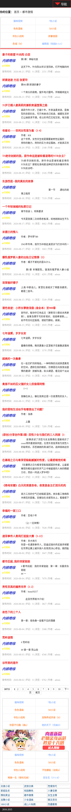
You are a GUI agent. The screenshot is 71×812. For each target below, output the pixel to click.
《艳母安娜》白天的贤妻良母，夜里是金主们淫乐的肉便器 (34, 486)
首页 (16, 12)
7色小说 (53, 21)
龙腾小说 (5, 800)
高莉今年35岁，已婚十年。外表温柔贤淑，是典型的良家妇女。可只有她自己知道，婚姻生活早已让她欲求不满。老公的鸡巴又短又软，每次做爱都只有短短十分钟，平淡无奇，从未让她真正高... (45, 118)
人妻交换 (52, 790)
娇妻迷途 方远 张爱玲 (15, 79)
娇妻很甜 (52, 36)
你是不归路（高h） (19, 725)
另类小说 (5, 786)
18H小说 (5, 804)
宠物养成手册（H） (52, 717)
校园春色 (28, 790)
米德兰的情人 (10, 232)
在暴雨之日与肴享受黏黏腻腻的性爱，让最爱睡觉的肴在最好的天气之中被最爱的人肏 (34, 461)
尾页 (37, 692)
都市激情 (27, 12)
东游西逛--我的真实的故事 (17, 181)
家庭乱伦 (5, 790)
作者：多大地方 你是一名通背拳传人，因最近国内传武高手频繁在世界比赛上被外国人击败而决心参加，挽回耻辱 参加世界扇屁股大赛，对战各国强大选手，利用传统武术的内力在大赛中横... (45, 548)
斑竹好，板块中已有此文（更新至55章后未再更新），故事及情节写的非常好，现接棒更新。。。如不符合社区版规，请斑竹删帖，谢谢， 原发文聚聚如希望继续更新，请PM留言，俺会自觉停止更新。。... (45, 320)
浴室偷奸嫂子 (10, 282)
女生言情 (52, 795)
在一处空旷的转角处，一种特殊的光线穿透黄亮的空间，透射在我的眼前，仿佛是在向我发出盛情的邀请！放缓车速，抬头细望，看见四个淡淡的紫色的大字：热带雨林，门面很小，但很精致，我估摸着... (45, 371)
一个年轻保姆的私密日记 (16, 206)
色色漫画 (18, 28)
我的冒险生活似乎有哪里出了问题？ (23, 409)
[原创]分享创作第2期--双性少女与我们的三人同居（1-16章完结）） (33, 435)
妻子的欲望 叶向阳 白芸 (16, 54)
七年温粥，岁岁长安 (14, 333)
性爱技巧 (52, 786)
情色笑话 (5, 795)
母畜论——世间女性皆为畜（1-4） (22, 130)
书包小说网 (18, 36)
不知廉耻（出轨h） (51, 770)
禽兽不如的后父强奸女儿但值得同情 (23, 384)
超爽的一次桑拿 (11, 358)
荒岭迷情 (7, 637)
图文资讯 (52, 800)
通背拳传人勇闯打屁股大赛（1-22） (23, 536)
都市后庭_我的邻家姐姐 (16, 561)
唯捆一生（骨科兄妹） (19, 777)
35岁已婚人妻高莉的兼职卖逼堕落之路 (24, 105)
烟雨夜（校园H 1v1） (53, 44)
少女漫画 (28, 800)
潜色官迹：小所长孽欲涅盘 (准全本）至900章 (29, 308)
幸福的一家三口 (11, 510)
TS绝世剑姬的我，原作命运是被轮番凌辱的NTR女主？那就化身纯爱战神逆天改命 (34, 157)
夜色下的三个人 (11, 612)
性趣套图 (52, 804)
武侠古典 (28, 786)
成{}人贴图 (30, 804)
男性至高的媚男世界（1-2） (18, 586)
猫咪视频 (18, 21)
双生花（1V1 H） (52, 777)
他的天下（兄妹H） (52, 725)
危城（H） (18, 44)
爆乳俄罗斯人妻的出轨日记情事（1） (24, 257)
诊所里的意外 (10, 662)
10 (59, 689)
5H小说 (52, 28)
